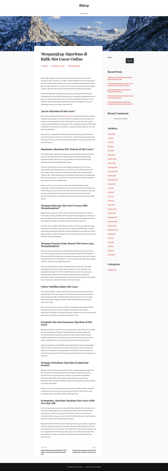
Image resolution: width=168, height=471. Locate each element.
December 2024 (112, 217)
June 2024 (111, 242)
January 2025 (112, 213)
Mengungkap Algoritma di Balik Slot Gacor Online (64, 56)
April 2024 (111, 250)
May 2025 (111, 196)
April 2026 (111, 150)
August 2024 (111, 234)
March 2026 (111, 154)
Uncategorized (75, 66)
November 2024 (112, 221)
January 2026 (112, 163)
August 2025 (111, 184)
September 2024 (113, 229)
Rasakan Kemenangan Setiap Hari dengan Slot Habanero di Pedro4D (84, 451)
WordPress (79, 467)
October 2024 (112, 225)
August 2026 (111, 134)
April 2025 (111, 200)
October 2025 (112, 175)
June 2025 (111, 192)
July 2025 (110, 188)
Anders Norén (96, 467)
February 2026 (112, 159)
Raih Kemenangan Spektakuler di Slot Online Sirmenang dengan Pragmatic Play (54, 452)
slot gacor (69, 116)
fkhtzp (84, 5)
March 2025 (111, 204)
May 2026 (111, 146)
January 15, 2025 (59, 66)
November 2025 (112, 171)
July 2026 (110, 138)
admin (45, 66)
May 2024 (111, 246)
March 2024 (111, 254)
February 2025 (112, 209)
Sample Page (84, 13)
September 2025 (113, 179)
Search (110, 57)
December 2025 (112, 167)
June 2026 (111, 142)
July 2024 (110, 238)
